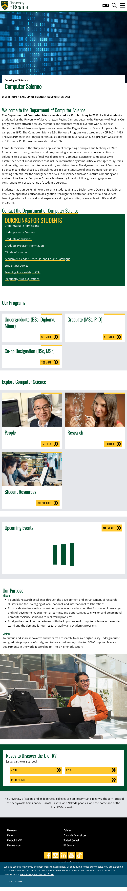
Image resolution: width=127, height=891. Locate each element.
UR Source (69, 845)
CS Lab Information (16, 252)
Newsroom (12, 830)
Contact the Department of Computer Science (40, 210)
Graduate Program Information (24, 245)
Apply (14, 770)
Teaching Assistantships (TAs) (23, 272)
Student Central (71, 840)
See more (46, 337)
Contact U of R (14, 840)
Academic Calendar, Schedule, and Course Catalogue (37, 259)
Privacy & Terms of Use (75, 835)
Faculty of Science (32, 96)
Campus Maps (14, 845)
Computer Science (58, 96)
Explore (110, 444)
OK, (15, 881)
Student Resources (16, 265)
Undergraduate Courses (20, 232)
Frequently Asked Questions (22, 279)
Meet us (47, 444)
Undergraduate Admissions (22, 226)
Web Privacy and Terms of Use (37, 874)
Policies (67, 830)
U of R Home (10, 96)
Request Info (18, 780)
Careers (11, 835)
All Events (108, 528)
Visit (68, 770)
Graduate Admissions (18, 239)
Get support (44, 503)
